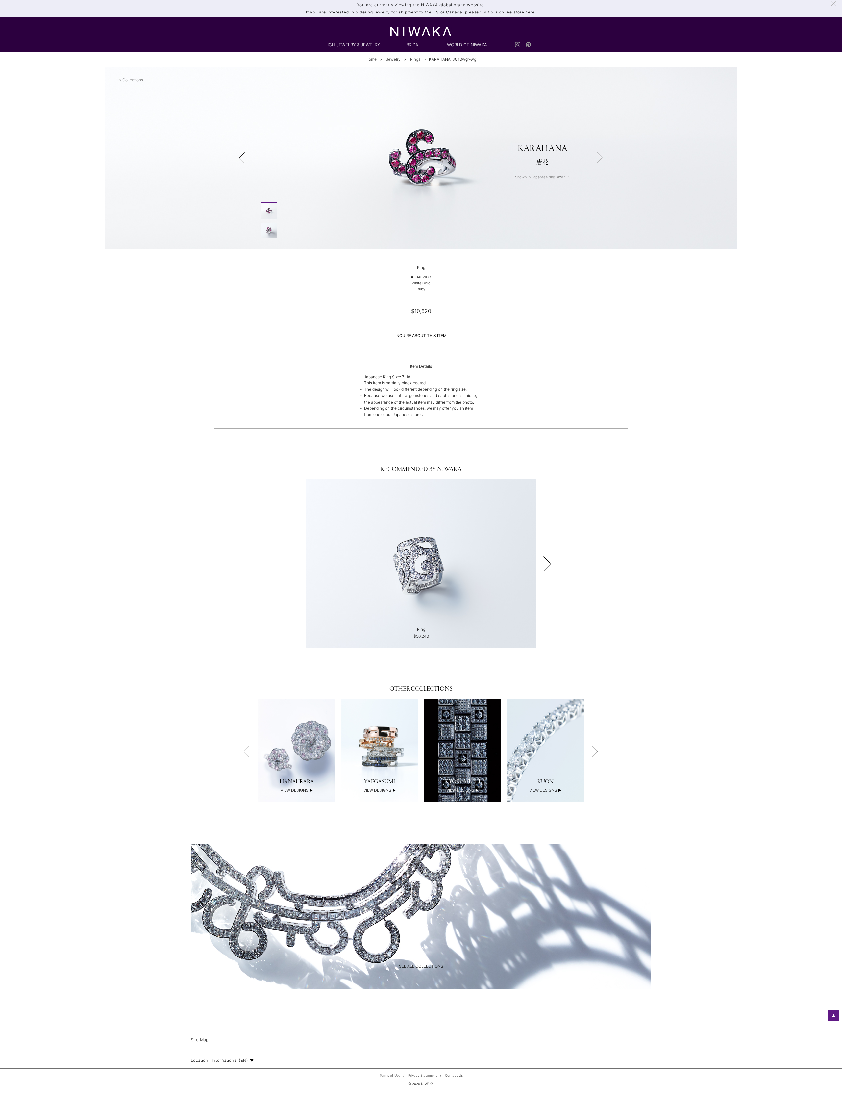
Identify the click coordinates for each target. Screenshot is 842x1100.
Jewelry (393, 59)
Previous (246, 751)
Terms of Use (390, 1075)
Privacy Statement (422, 1075)
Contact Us (454, 1075)
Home (371, 59)
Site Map (200, 1040)
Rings (414, 59)
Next (547, 564)
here (530, 12)
